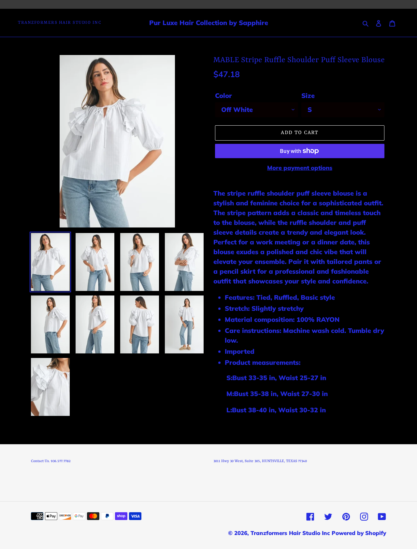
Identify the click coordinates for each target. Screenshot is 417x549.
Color (223, 95)
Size (308, 95)
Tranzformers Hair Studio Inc (59, 22)
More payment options (299, 168)
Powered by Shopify (359, 532)
